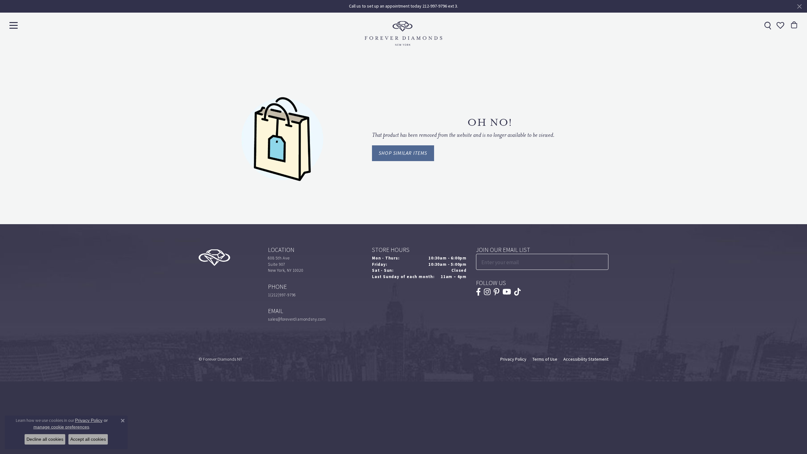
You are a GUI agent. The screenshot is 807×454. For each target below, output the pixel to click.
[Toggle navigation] (13, 25)
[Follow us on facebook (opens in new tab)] (478, 292)
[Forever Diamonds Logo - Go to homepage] (403, 33)
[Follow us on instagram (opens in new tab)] (487, 292)
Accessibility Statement (585, 359)
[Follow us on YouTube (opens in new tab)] (506, 292)
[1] (603, 262)
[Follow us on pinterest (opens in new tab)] (496, 292)
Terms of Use (544, 359)
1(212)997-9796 (282, 295)
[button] (779, 25)
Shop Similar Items (403, 153)
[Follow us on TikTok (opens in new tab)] (517, 292)
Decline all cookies (44, 439)
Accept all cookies (88, 439)
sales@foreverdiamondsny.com (297, 319)
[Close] (799, 6)
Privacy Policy (513, 359)
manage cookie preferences (61, 426)
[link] (767, 25)
